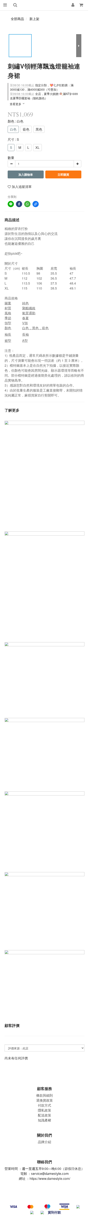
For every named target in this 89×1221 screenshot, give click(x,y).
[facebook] (19, 204)
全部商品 (17, 18)
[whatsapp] (27, 204)
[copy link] (35, 204)
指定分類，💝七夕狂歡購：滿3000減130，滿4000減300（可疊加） (41, 87)
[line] (11, 204)
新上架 (34, 18)
